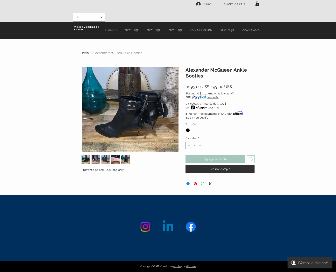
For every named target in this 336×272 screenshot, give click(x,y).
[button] (257, 3)
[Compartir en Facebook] (188, 183)
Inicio (85, 53)
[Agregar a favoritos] (251, 159)
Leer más (213, 97)
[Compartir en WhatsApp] (202, 183)
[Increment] (200, 145)
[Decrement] (188, 145)
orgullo (177, 266)
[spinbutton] (194, 145)
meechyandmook (86, 27)
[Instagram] (145, 226)
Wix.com (191, 266)
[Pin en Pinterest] (195, 183)
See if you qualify (197, 117)
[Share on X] (210, 183)
